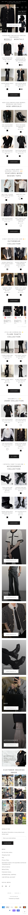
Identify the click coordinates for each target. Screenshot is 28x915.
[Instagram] (2, 886)
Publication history (6, 872)
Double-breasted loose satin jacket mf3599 (7, 264)
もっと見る (14, 456)
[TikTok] (9, 886)
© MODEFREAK (14, 896)
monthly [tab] (19, 39)
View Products (14, 25)
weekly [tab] (8, 39)
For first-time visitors (7, 852)
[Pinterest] (6, 886)
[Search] (5, 7)
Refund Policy (5, 869)
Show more (14, 94)
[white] (21, 156)
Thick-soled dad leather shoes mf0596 (7, 489)
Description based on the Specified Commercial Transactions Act (14, 863)
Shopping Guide (6, 855)
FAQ (3, 857)
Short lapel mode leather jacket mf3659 (20, 289)
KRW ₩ (9, 893)
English (17, 893)
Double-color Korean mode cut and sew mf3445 (20, 59)
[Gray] (21, 65)
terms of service (6, 867)
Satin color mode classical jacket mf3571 (20, 445)
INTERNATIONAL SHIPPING (9, 874)
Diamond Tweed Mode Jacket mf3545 (7, 289)
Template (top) (21, 194)
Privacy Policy (5, 860)
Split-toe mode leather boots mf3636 (21, 126)
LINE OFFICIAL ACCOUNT (8, 877)
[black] (7, 63)
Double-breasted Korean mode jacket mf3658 (20, 264)
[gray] (21, 89)
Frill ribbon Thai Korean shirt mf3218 (20, 220)
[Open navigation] (2, 7)
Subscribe (7, 843)
